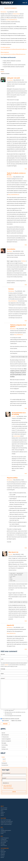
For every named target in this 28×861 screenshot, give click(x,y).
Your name (3, 654)
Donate (2, 833)
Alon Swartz (9, 251)
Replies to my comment (16, 720)
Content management (6, 738)
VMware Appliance (5, 52)
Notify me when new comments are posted (10, 718)
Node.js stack (3, 851)
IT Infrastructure (5, 736)
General (2, 71)
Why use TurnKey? (4, 807)
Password (4, 778)
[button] (25, 3)
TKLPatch (23, 261)
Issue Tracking (3, 842)
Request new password (8, 788)
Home (2, 8)
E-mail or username (6, 773)
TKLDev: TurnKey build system (6, 824)
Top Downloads (5, 848)
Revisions (11, 289)
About (2, 806)
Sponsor (2, 815)
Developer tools (5, 749)
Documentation (5, 765)
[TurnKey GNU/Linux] (7, 3)
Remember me (6, 783)
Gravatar (6, 664)
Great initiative (11, 249)
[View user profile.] (3, 79)
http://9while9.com (12, 301)
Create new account (7, 786)
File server (2, 855)
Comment (3, 678)
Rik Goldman (3, 11)
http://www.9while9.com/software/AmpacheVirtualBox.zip (14, 49)
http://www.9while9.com (11, 19)
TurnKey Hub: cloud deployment (7, 821)
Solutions (3, 818)
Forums (3, 757)
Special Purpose (4, 845)
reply (26, 168)
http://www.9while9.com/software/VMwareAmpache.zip (13, 54)
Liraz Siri (14, 416)
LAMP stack (3, 853)
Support (4, 759)
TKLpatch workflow (12, 477)
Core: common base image (6, 819)
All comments (6, 720)
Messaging (4, 743)
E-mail (2, 659)
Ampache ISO (10, 625)
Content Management (5, 838)
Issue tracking (4, 745)
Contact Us (3, 812)
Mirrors (2, 810)
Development (4, 763)
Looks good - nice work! (13, 78)
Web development (5, 734)
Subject (2, 673)
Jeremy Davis (10, 80)
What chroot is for (13, 552)
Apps (3, 729)
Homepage (3, 668)
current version (16, 436)
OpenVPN (2, 850)
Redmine (2, 857)
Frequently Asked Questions (6, 830)
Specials (3, 732)
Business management (6, 741)
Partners (2, 813)
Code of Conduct (4, 809)
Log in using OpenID (7, 785)
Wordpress (3, 854)
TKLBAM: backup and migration (6, 822)
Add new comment (5, 73)
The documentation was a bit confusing (19, 413)
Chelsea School (16, 13)
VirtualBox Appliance (5, 47)
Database (4, 747)
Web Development (4, 841)
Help (3, 753)
